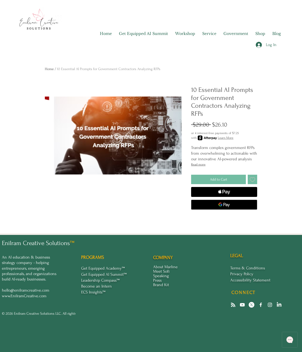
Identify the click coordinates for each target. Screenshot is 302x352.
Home (49, 69)
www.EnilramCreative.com (24, 296)
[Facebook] (261, 305)
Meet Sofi (161, 271)
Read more (198, 164)
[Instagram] (270, 305)
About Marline (165, 267)
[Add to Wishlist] (252, 179)
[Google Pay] (224, 205)
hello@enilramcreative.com (25, 290)
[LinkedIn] (279, 305)
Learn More (225, 138)
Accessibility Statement (250, 280)
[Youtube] (242, 305)
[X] (251, 305)
